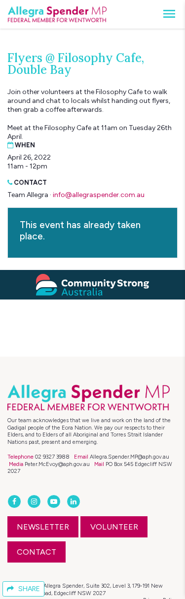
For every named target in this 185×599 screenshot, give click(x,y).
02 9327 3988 (52, 456)
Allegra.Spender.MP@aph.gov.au (129, 456)
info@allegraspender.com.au (99, 195)
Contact (36, 552)
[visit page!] (15, 502)
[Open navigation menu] (166, 14)
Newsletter (43, 527)
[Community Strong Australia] (92, 284)
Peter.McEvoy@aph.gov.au (57, 464)
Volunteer (114, 527)
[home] (57, 14)
